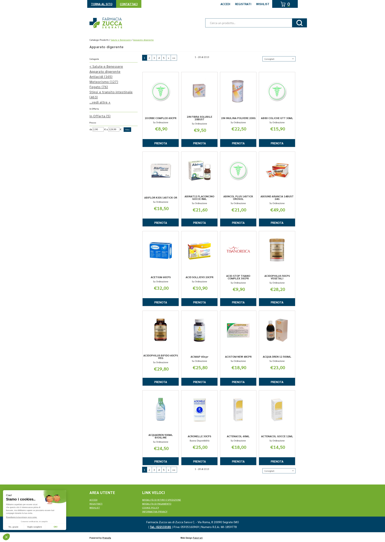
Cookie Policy (150, 507)
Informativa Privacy (154, 511)
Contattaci (129, 4)
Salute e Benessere (121, 39)
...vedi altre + (100, 102)
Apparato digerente (104, 71)
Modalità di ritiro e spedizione (161, 499)
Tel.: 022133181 (160, 527)
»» (173, 57)
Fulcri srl (198, 537)
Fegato (98, 87)
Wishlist (262, 4)
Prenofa (106, 537)
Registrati (243, 4)
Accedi (225, 4)
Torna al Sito (101, 4)
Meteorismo (103, 81)
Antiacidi (101, 76)
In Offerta (100, 116)
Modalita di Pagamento (156, 503)
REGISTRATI (95, 503)
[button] (279, 58)
